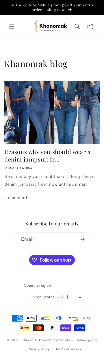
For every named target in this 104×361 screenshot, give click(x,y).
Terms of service (68, 349)
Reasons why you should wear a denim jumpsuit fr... (47, 155)
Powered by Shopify (54, 340)
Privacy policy (39, 349)
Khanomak (30, 340)
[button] (11, 26)
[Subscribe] (82, 239)
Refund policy (86, 340)
